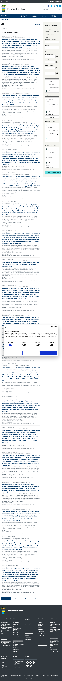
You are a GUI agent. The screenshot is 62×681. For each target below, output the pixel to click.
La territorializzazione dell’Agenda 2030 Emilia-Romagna (54, 641)
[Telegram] (60, 6)
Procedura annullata (54, 87)
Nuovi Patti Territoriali (54, 638)
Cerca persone (16, 649)
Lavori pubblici (40, 629)
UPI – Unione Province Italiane (54, 645)
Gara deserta (52, 84)
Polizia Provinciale (41, 635)
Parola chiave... (6, 28)
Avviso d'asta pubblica (50, 118)
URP (53, 1)
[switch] (24, 345)
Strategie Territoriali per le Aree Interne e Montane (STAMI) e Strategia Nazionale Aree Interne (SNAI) (55, 632)
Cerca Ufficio (4, 666)
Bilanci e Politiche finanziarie (41, 625)
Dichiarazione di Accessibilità (17, 678)
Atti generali (3, 633)
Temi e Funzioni (34, 15)
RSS (15, 664)
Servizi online (58, 1)
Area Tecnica (52, 130)
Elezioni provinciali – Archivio (5, 631)
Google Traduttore (17, 667)
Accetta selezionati (31, 352)
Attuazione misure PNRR (54, 15)
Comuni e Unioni (53, 622)
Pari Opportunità (41, 631)
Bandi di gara (28, 631)
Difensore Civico (16, 632)
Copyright (31, 678)
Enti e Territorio (44, 15)
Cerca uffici (15, 647)
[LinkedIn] (57, 6)
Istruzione (39, 627)
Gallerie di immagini (54, 651)
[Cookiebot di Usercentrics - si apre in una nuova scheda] (52, 327)
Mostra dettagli (52, 349)
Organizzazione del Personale (52, 140)
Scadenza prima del (49, 71)
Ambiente (51, 152)
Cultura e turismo (41, 642)
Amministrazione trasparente (28, 624)
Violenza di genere (41, 633)
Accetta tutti (48, 352)
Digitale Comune (53, 627)
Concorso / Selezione (50, 100)
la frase (47, 45)
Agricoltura (51, 149)
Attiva (50, 81)
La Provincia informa (24, 15)
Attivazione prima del (50, 60)
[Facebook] (49, 6)
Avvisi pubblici (28, 629)
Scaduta (51, 91)
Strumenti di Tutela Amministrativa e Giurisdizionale (17, 629)
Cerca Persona (5, 667)
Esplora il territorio (53, 649)
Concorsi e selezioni (29, 633)
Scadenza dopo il (49, 65)
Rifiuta (13, 352)
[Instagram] (54, 6)
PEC (3, 663)
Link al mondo (17, 663)
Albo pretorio (28, 627)
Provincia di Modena (16, 9)
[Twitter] (51, 6)
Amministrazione (5, 16)
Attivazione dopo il (49, 54)
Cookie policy (7, 678)
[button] (57, 81)
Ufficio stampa (28, 639)
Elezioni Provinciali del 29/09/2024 (5, 625)
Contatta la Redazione (6, 669)
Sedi (3, 662)
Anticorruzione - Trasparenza (49, 159)
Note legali (26, 678)
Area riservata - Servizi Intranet (18, 662)
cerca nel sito (45, 9)
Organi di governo (4, 622)
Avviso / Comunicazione (49, 113)
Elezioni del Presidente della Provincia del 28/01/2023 (6, 628)
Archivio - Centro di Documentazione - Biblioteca (50, 166)
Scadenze (27, 635)
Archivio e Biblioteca (17, 634)
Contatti (50, 1)
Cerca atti (15, 651)
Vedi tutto (37, 24)
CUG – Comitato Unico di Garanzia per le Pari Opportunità (6, 642)
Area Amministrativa (49, 126)
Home (2, 19)
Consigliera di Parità (17, 637)
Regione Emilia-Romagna (6, 1)
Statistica (39, 638)
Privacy (2, 678)
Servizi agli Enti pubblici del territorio (18, 645)
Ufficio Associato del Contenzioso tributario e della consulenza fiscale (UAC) (18, 640)
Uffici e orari (3, 636)
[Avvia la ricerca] (59, 9)
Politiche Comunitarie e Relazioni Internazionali (42, 644)
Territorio (39, 640)
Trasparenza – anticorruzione (4, 638)
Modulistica (15, 624)
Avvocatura (40, 622)
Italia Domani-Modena (54, 636)
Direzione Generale (50, 135)
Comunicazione (28, 637)
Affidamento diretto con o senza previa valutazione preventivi (52, 107)
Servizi (15, 16)
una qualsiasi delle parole (51, 39)
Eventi (51, 647)
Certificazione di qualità (5, 645)
